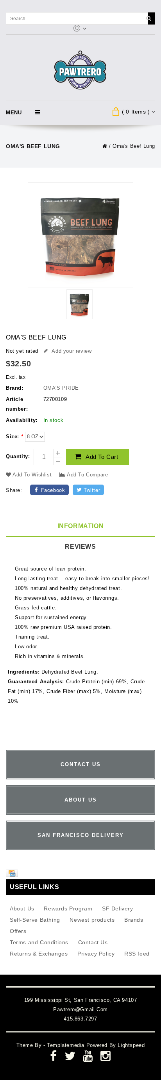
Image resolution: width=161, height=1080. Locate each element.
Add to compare (86, 475)
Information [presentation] (80, 526)
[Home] (104, 146)
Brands (133, 920)
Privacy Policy (95, 953)
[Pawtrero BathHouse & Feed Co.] (80, 70)
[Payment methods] (13, 875)
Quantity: (18, 456)
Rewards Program (68, 908)
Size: (14, 436)
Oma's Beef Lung (134, 146)
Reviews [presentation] (80, 546)
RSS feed (137, 953)
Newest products (92, 920)
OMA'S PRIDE (61, 388)
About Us (22, 908)
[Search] (148, 18)
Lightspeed (131, 1045)
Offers (18, 931)
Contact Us (93, 942)
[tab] (80, 526)
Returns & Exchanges (39, 953)
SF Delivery (117, 908)
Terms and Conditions (39, 942)
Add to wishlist (32, 475)
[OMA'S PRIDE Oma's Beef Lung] (79, 305)
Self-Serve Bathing (35, 920)
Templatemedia (66, 1045)
